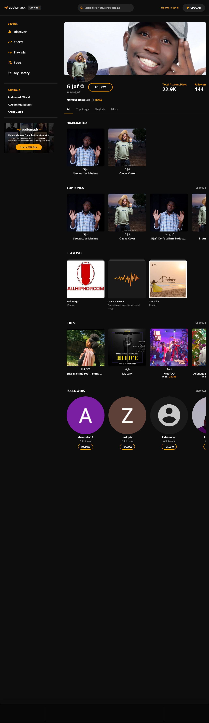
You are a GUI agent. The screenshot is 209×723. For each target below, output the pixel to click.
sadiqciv (127, 437)
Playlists (20, 52)
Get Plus (34, 7)
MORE (98, 99)
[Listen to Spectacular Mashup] (85, 147)
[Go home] (14, 7)
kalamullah (169, 437)
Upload (195, 7)
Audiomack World (19, 97)
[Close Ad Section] (50, 126)
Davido (172, 376)
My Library (21, 73)
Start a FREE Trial (28, 147)
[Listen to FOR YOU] (169, 347)
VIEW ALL (200, 188)
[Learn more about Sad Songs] (85, 279)
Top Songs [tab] (82, 109)
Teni (169, 369)
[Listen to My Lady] (127, 347)
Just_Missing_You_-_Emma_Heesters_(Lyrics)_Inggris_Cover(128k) (85, 373)
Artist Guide (15, 112)
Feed (17, 62)
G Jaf (85, 169)
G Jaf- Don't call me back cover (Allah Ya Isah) (169, 238)
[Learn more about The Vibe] (168, 279)
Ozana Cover (127, 173)
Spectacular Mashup (85, 173)
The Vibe (154, 301)
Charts (18, 42)
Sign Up (165, 8)
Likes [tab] (114, 109)
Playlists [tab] (100, 109)
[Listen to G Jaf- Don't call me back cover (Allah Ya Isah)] (169, 212)
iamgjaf (169, 234)
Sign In (174, 8)
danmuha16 (85, 437)
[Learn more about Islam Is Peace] (127, 279)
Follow (100, 87)
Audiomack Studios (20, 104)
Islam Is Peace (116, 301)
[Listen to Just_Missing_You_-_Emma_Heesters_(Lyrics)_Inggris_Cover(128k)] (85, 347)
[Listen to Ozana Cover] (127, 147)
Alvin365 (85, 369)
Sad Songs (73, 301)
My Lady (127, 373)
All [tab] (68, 109)
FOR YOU (169, 373)
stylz (127, 369)
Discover (20, 32)
